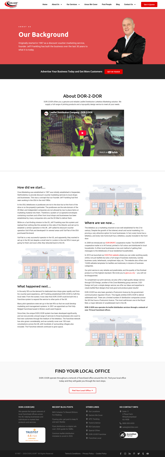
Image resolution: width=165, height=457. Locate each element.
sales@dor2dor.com (130, 427)
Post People (107, 4)
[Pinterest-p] (134, 453)
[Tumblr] (143, 453)
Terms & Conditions (72, 454)
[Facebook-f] (120, 453)
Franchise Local (95, 438)
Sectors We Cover (95, 415)
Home (45, 4)
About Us (55, 4)
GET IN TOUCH (113, 71)
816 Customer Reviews (32, 440)
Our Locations (94, 411)
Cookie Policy (101, 454)
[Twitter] (138, 453)
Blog (118, 4)
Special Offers (94, 430)
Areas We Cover (90, 4)
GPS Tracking (94, 419)
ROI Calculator (94, 427)
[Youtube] (147, 453)
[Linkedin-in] (129, 453)
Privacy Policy (88, 454)
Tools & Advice (94, 423)
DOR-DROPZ (111, 243)
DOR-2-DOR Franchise (97, 434)
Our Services (72, 4)
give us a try (130, 273)
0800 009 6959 (128, 423)
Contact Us (128, 4)
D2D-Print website (112, 255)
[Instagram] (125, 453)
